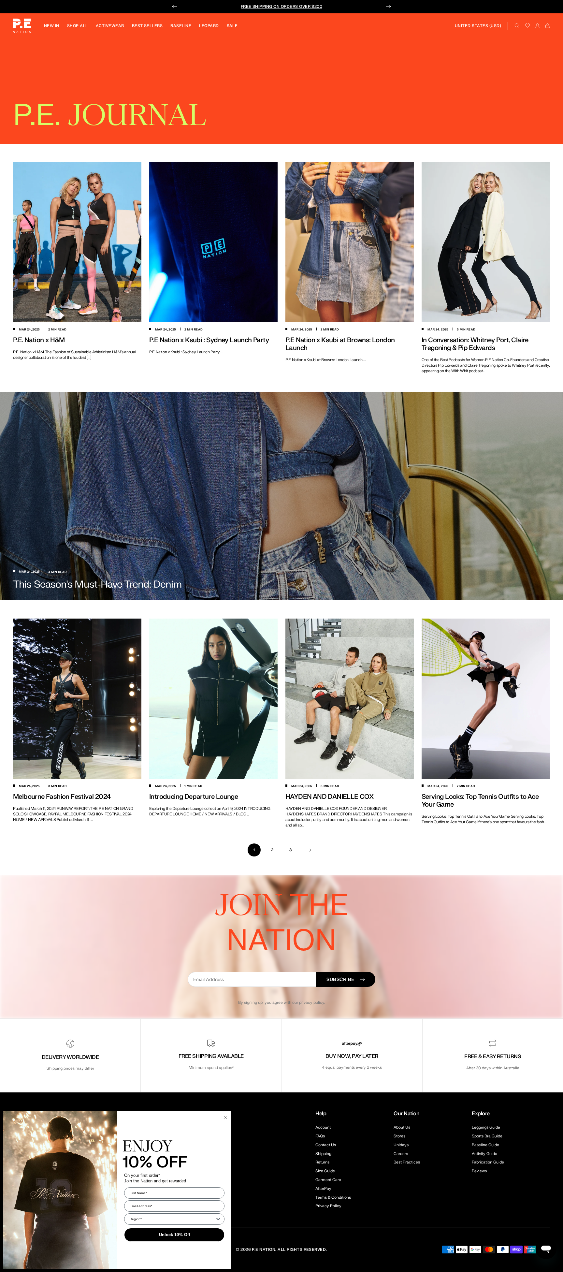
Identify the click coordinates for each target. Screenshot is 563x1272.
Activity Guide (484, 1153)
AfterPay (323, 1188)
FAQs (320, 1136)
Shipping (323, 1153)
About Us (402, 1127)
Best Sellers (147, 25)
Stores (399, 1136)
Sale (232, 25)
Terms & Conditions (333, 1197)
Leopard (209, 25)
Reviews (479, 1171)
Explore (481, 1113)
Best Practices (407, 1162)
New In (51, 25)
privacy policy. (312, 1002)
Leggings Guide (486, 1127)
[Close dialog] (225, 1117)
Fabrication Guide (488, 1162)
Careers (401, 1153)
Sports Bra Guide (487, 1136)
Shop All (77, 25)
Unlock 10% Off (174, 1234)
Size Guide (325, 1171)
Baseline (180, 25)
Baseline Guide (485, 1145)
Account (323, 1127)
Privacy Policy (328, 1205)
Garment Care (328, 1179)
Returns (322, 1162)
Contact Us (325, 1145)
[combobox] (172, 1219)
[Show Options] (218, 1219)
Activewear (110, 25)
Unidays (401, 1145)
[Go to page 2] (308, 849)
